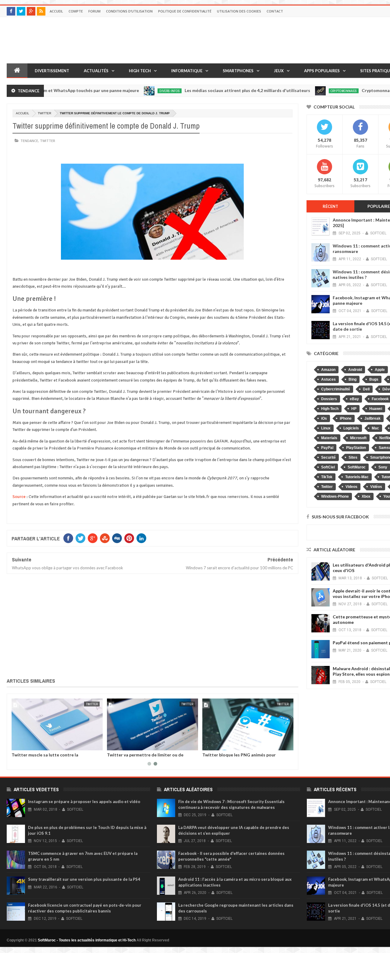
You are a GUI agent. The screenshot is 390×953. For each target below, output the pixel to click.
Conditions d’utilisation (129, 11)
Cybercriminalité (335, 389)
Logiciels (351, 428)
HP (353, 409)
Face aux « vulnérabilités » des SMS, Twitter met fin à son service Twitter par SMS (230, 757)
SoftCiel (328, 467)
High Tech (140, 70)
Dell (366, 389)
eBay (354, 399)
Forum (94, 11)
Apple (380, 370)
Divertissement (52, 70)
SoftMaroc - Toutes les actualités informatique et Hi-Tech (87, 940)
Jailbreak (372, 418)
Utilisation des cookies (239, 11)
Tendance (29, 140)
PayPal (327, 448)
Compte (76, 11)
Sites (353, 457)
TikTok (326, 477)
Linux (326, 428)
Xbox (366, 496)
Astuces (328, 379)
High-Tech (330, 409)
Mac (375, 428)
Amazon (328, 370)
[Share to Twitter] (102, 744)
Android (355, 370)
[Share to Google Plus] (14, 744)
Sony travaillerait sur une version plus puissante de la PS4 (84, 879)
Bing (352, 379)
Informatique (186, 70)
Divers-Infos (146, 91)
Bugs (373, 379)
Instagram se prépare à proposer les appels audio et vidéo (84, 801)
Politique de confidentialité (184, 11)
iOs (324, 418)
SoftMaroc (357, 467)
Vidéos (376, 487)
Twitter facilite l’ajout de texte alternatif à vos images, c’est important (134, 757)
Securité (328, 457)
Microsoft (358, 438)
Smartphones (238, 70)
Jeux (279, 70)
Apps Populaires (322, 70)
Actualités (96, 70)
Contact (275, 11)
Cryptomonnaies (320, 91)
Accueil (56, 11)
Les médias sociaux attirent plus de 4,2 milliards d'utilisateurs (223, 90)
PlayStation (356, 448)
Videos (351, 487)
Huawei (375, 409)
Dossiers (329, 399)
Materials (329, 438)
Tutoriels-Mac (357, 477)
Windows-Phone (335, 496)
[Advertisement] (152, 624)
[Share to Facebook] (96, 744)
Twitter (44, 113)
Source (19, 496)
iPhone (346, 418)
